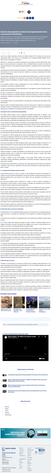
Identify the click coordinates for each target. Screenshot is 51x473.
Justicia (29, 465)
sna (33, 324)
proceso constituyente (27, 324)
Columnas (21, 450)
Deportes (7, 412)
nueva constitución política (16, 324)
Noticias (21, 448)
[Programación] (27, 18)
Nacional (7, 406)
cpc (8, 324)
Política (8, 52)
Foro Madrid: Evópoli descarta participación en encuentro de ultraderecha (28, 374)
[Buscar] (30, 18)
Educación (29, 457)
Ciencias (29, 453)
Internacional (8, 414)
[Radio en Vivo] (24, 18)
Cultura (6, 410)
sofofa (36, 324)
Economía (3, 52)
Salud (28, 467)
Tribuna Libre (22, 455)
